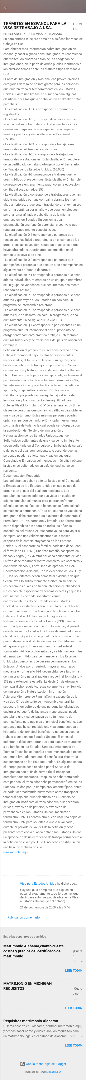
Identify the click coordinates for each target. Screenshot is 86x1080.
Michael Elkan (53, 1072)
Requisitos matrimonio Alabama (30, 1021)
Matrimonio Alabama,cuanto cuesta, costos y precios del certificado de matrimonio (33, 951)
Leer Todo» (74, 970)
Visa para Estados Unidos (38, 883)
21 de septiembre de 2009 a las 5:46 (45, 907)
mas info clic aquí (15, 852)
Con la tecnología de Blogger (45, 1064)
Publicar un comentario (24, 917)
